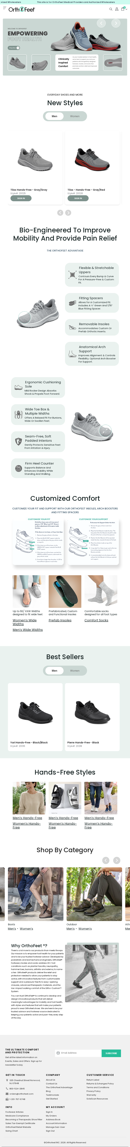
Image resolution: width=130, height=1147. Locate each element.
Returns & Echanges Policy (100, 1083)
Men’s (12, 929)
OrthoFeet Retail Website (18, 1127)
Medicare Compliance (17, 1115)
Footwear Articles (14, 1111)
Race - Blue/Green (79, 189)
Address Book (53, 1119)
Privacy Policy (94, 1091)
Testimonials (52, 1094)
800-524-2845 (17, 1088)
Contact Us (51, 1083)
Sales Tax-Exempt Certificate (20, 1123)
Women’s (26, 929)
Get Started (52, 1098)
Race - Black (18, 189)
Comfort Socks (96, 620)
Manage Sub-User (55, 1127)
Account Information (56, 1123)
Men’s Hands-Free (27, 818)
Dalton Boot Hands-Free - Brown (30, 742)
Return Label (93, 1079)
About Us (50, 1079)
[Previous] (60, 213)
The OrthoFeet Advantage (59, 1087)
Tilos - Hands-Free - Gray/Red (86, 742)
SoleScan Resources (97, 1098)
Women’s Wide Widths (25, 622)
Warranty (91, 1094)
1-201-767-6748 (17, 1099)
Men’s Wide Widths (28, 630)
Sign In (49, 1111)
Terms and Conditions (98, 1087)
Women (74, 116)
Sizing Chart (12, 1130)
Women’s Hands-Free (27, 825)
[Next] (68, 213)
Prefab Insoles (60, 620)
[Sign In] (117, 9)
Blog (48, 1091)
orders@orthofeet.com (21, 1093)
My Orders (51, 1115)
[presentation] (101, 23)
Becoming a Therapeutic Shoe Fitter (24, 1119)
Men (54, 116)
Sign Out (50, 1130)
